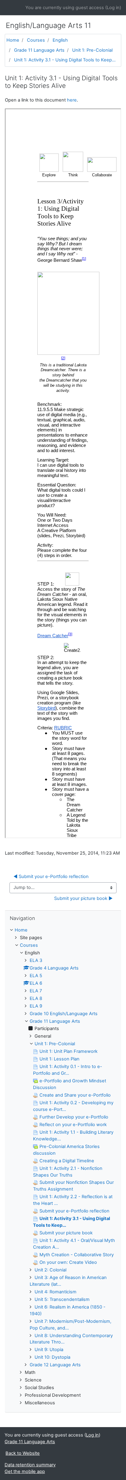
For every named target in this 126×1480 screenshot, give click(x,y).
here (72, 100)
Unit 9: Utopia (49, 1349)
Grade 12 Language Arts (55, 1365)
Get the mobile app (25, 1471)
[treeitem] (63, 930)
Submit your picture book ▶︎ (83, 898)
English (60, 40)
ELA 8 (36, 998)
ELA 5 (36, 975)
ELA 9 (36, 1006)
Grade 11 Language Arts (39, 50)
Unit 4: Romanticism (55, 1292)
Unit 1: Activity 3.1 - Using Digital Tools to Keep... (65, 60)
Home (12, 40)
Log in (113, 7)
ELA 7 (36, 991)
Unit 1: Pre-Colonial (92, 50)
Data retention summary (30, 1465)
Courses (36, 40)
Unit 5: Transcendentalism (62, 1299)
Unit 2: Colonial (50, 1270)
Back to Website (23, 1453)
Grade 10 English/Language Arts (64, 1013)
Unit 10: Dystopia (52, 1357)
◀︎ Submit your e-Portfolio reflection (51, 876)
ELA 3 (36, 960)
